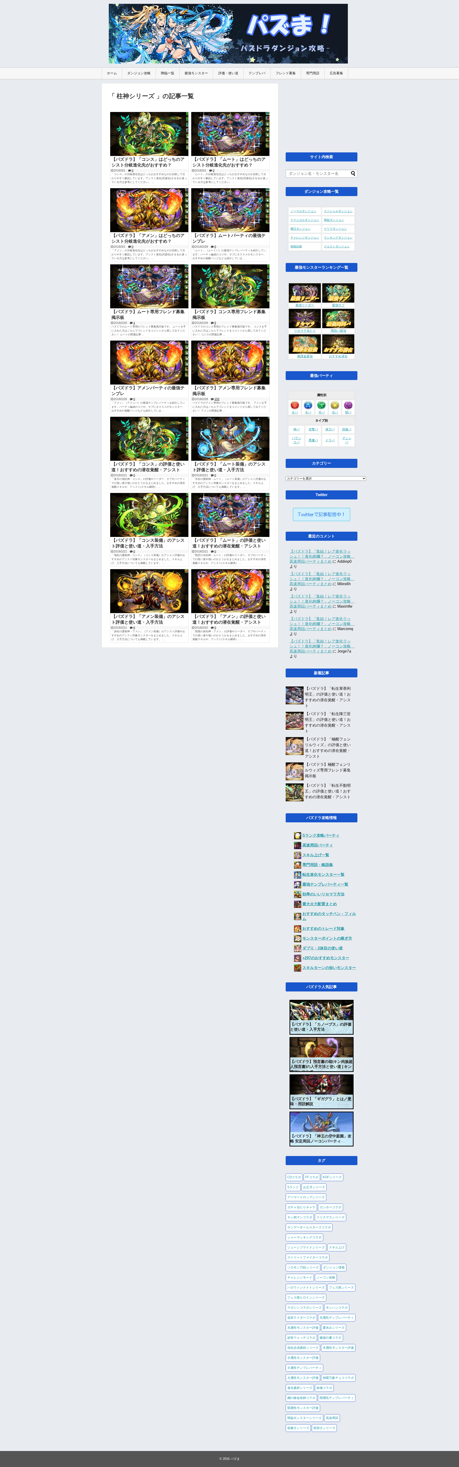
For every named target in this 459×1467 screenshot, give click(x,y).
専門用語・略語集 (317, 865)
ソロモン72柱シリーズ (303, 1267)
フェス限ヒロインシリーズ (306, 1297)
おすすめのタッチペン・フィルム (329, 916)
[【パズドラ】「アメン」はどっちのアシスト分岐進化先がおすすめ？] (149, 210)
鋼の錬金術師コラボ (301, 1398)
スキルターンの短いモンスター (329, 968)
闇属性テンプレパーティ (337, 1398)
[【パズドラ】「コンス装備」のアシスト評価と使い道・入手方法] (149, 515)
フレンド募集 (286, 73)
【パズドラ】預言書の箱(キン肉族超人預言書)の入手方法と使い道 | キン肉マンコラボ (321, 1067)
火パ (295, 412)
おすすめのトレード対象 (323, 928)
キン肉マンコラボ (299, 1217)
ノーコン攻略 (326, 1277)
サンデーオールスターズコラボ (309, 1227)
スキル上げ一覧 (315, 855)
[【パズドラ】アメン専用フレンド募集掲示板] (230, 363)
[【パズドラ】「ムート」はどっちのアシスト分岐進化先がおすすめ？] (230, 134)
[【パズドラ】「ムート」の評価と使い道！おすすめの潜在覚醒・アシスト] (230, 515)
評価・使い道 (228, 73)
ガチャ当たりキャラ (301, 1207)
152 (216, 399)
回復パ (346, 429)
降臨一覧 (167, 73)
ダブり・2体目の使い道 (322, 948)
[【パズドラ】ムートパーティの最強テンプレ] (230, 210)
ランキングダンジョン (338, 237)
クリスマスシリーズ (330, 1217)
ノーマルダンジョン (303, 211)
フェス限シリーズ (341, 1287)
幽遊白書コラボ (330, 1337)
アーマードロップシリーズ (306, 1197)
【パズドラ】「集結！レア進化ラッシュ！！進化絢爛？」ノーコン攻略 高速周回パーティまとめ (322, 556)
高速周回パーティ (317, 845)
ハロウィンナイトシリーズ (306, 1287)
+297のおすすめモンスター (325, 958)
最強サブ (338, 305)
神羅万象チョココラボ (338, 1378)
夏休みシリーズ (333, 1327)
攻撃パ (313, 429)
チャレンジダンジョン (304, 237)
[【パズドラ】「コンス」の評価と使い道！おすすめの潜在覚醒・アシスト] (149, 439)
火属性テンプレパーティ (304, 1368)
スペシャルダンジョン (338, 211)
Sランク (293, 1187)
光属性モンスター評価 (302, 1327)
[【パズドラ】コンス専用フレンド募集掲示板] (230, 286)
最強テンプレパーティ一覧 (325, 884)
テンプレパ (257, 73)
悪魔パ (313, 440)
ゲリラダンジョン (335, 228)
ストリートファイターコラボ (307, 1257)
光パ (335, 412)
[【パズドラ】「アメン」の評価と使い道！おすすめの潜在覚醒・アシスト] (230, 591)
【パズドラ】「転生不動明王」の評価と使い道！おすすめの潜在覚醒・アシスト (328, 791)
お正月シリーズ (314, 1187)
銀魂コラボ (324, 1388)
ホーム (112, 73)
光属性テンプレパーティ (337, 1317)
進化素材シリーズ (299, 1388)
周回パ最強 (338, 330)
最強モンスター (196, 73)
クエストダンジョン (337, 246)
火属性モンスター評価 (302, 1378)
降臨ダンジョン (334, 220)
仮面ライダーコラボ (301, 1317)
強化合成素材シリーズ (302, 1347)
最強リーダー (304, 305)
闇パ (348, 412)
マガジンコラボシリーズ (304, 1307)
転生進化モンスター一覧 (323, 875)
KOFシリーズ (332, 1177)
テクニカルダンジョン (304, 220)
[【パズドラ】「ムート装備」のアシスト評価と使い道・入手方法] (230, 439)
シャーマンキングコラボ (304, 1237)
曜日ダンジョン (300, 228)
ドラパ (330, 440)
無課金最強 (305, 356)
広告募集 (336, 73)
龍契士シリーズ (324, 1428)
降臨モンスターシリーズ (304, 1418)
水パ (308, 412)
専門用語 (312, 73)
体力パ (330, 429)
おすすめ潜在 (338, 356)
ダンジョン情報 (334, 1267)
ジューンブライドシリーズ (306, 1247)
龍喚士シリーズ (298, 1428)
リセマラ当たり (305, 330)
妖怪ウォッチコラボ (301, 1337)
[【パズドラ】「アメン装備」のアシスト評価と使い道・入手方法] (149, 591)
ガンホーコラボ (330, 1207)
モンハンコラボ (337, 1307)
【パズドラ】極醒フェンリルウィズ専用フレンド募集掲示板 (328, 770)
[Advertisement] (321, 113)
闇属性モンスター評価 (302, 1408)
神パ (296, 429)
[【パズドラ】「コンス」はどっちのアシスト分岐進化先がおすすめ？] (149, 134)
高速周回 (332, 1418)
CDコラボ (294, 1177)
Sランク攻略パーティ (320, 835)
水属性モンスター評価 (302, 1358)
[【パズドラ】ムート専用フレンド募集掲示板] (149, 286)
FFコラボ (311, 1177)
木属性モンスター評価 (338, 1347)
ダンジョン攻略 (139, 73)
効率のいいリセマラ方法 (323, 894)
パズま (235, 1459)
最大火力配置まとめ (319, 904)
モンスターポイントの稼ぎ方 (327, 938)
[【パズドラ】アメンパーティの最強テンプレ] (149, 363)
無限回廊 (296, 246)
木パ (321, 412)
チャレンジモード (299, 1277)
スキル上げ (336, 1247)
